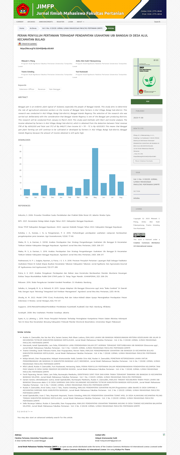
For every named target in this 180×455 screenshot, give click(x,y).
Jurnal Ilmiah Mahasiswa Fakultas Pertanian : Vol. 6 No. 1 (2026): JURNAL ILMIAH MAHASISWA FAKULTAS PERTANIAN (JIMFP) (91, 363)
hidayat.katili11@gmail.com (110, 440)
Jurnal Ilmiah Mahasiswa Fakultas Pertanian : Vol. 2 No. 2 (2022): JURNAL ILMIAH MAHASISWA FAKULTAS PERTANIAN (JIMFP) (91, 392)
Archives (33, 28)
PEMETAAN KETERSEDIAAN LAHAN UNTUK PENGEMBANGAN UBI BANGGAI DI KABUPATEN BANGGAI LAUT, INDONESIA (85, 360)
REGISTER (60, 21)
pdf (147, 101)
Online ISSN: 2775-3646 (151, 11)
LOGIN (70, 21)
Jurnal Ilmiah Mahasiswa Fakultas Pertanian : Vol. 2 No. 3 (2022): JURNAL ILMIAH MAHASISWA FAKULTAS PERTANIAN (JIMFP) (88, 400)
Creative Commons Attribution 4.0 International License (84, 449)
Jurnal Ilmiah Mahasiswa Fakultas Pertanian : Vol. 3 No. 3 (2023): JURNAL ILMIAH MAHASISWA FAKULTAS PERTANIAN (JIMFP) (86, 406)
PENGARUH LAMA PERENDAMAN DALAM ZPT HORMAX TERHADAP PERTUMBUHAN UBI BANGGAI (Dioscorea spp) (108, 345)
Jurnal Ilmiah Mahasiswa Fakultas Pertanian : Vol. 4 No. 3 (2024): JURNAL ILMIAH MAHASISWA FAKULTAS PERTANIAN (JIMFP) (89, 342)
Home (22, 28)
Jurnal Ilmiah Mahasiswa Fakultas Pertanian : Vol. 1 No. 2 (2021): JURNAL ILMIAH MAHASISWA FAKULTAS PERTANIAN (91, 377)
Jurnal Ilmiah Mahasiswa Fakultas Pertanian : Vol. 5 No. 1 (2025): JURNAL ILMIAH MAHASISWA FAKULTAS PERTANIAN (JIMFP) (76, 348)
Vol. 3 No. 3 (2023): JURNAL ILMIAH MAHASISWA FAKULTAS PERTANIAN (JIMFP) (72, 28)
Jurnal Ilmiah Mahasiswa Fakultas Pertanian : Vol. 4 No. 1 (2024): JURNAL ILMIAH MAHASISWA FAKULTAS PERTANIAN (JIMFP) (89, 355)
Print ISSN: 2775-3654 (152, 14)
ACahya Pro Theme (122, 449)
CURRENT (19, 21)
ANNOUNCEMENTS (46, 21)
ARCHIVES (31, 21)
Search (157, 22)
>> (32, 412)
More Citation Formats (144, 161)
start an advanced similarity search (45, 417)
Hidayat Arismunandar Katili (106, 438)
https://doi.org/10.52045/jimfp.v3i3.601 (37, 49)
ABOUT (80, 21)
